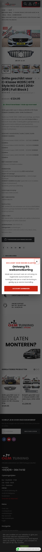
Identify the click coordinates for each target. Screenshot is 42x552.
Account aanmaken (21, 289)
